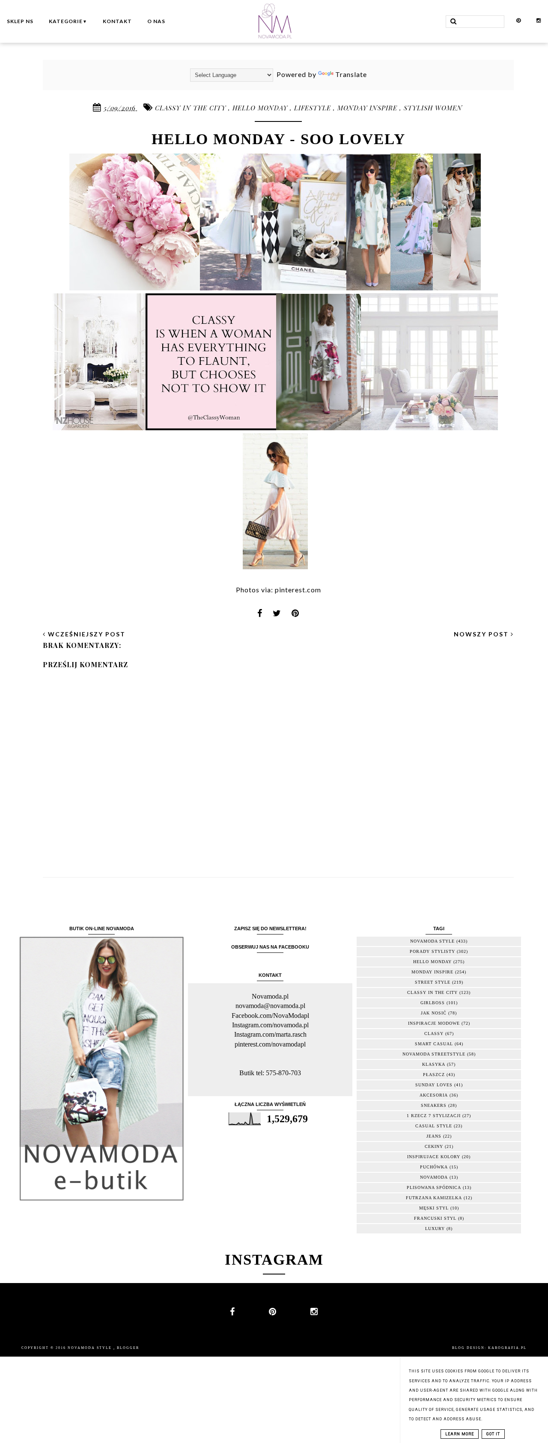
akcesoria (434, 1095)
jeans (433, 1136)
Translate (351, 74)
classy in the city (191, 107)
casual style (433, 1126)
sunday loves (434, 1084)
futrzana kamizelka (434, 1197)
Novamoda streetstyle (433, 1054)
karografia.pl (507, 1348)
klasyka (433, 1064)
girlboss (432, 1002)
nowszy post (482, 634)
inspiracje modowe (434, 1023)
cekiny (434, 1146)
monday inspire (368, 107)
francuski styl (435, 1218)
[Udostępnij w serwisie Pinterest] (295, 615)
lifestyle (313, 107)
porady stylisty (432, 951)
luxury (435, 1228)
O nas (156, 21)
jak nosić (434, 1013)
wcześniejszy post (85, 634)
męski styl (434, 1208)
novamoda (434, 1177)
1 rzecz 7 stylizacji (434, 1115)
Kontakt (117, 21)
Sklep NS (20, 21)
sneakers (434, 1105)
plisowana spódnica (434, 1187)
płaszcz (434, 1074)
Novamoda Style (90, 1348)
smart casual (434, 1043)
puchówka (434, 1167)
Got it (493, 1434)
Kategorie (68, 21)
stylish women (433, 107)
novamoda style (432, 941)
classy (434, 1033)
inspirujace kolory (433, 1156)
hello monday (261, 107)
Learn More (459, 1434)
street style (432, 982)
